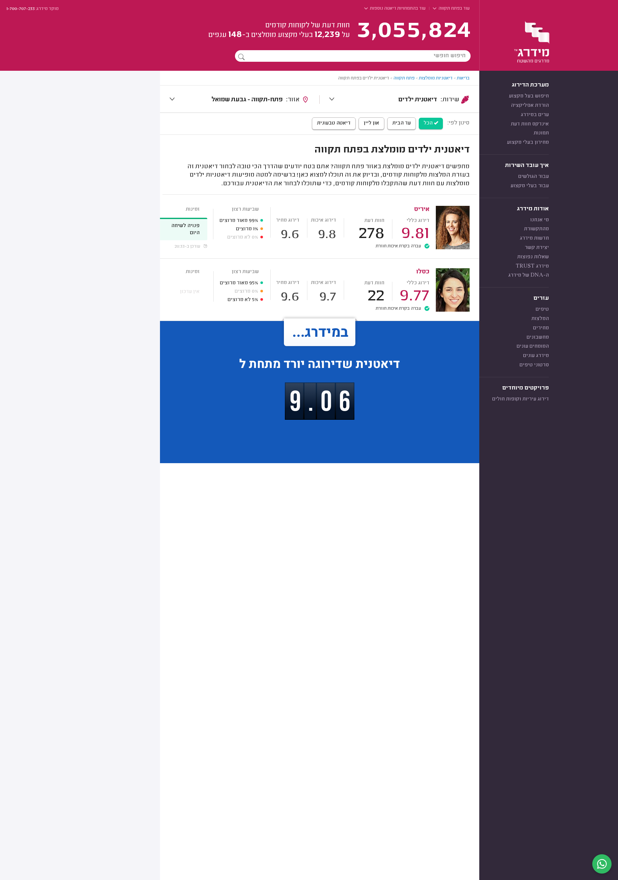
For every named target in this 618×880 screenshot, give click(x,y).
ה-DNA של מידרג (528, 275)
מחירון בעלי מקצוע (528, 142)
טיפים (542, 309)
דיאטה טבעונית (334, 123)
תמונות (541, 133)
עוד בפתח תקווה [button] (453, 8)
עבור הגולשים (533, 176)
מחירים (541, 328)
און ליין (371, 123)
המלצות (540, 319)
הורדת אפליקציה (530, 105)
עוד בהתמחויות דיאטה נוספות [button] (397, 8)
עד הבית (401, 123)
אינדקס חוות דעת (530, 124)
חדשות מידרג (534, 238)
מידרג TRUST (532, 266)
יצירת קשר (537, 248)
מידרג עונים (536, 356)
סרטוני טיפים (534, 365)
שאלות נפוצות (533, 257)
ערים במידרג (535, 115)
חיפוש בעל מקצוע (529, 96)
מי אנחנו (539, 220)
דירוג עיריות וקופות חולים (520, 399)
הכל (429, 123)
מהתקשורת (536, 229)
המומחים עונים (533, 346)
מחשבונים (538, 337)
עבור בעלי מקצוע (529, 186)
